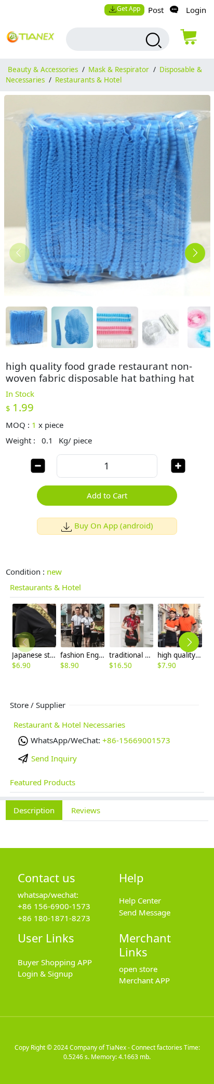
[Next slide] (195, 253)
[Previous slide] (19, 253)
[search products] (152, 40)
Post (156, 10)
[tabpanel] (107, 829)
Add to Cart (107, 495)
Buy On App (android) (113, 525)
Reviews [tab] (85, 810)
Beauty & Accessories (43, 69)
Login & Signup (45, 973)
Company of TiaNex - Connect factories (126, 1047)
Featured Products (42, 782)
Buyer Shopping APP (55, 962)
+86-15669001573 (136, 740)
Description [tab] (34, 810)
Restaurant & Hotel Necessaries (69, 724)
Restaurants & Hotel (88, 80)
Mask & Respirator (118, 69)
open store (138, 969)
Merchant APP (144, 980)
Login (196, 10)
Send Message (144, 912)
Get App (128, 8)
